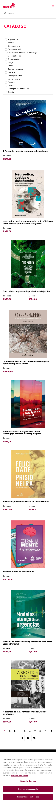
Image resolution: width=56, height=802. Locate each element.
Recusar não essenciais (28, 789)
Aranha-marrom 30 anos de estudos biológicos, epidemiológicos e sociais (26, 362)
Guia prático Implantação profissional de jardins (26, 291)
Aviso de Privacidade (19, 776)
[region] (28, 777)
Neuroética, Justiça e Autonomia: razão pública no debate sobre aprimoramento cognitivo (28, 222)
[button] (53, 5)
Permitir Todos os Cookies (28, 797)
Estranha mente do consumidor (18, 571)
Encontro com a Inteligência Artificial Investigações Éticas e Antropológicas (22, 432)
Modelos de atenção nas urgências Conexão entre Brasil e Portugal (27, 642)
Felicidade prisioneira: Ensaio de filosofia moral (26, 501)
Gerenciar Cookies (28, 781)
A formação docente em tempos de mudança (25, 151)
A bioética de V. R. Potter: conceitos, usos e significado (24, 712)
